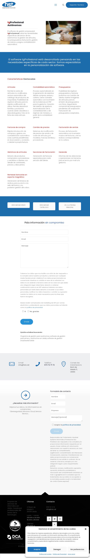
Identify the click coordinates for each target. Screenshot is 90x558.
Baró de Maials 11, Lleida (73, 369)
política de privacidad (35, 307)
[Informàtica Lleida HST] (9, 5)
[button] (86, 529)
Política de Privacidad (60, 554)
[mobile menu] (56, 5)
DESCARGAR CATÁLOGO (44, 206)
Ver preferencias (77, 549)
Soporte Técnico (77, 5)
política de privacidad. (72, 425)
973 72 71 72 (49, 365)
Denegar (57, 549)
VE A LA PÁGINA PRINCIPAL (70, 206)
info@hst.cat (23, 365)
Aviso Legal (71, 554)
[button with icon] (49, 519)
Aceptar (37, 549)
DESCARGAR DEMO (19, 205)
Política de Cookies (45, 554)
